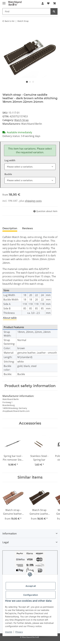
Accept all (31, 586)
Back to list (9, 21)
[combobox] (30, 166)
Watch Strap (21, 120)
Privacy (19, 632)
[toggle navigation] (4, 2)
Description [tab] (9, 228)
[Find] (54, 11)
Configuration (30, 595)
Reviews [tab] (27, 228)
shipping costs (33, 201)
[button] (42, 3)
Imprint (8, 632)
